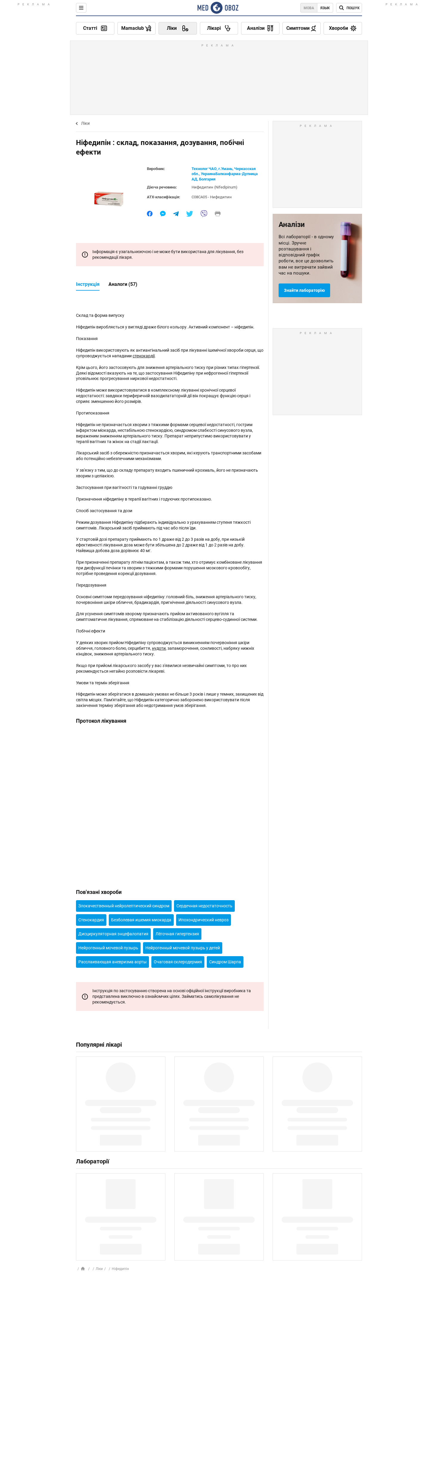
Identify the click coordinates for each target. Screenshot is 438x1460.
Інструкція (88, 284)
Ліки (85, 123)
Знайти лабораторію (304, 290)
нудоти (159, 648)
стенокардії (144, 355)
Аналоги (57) (122, 284)
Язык (325, 8)
